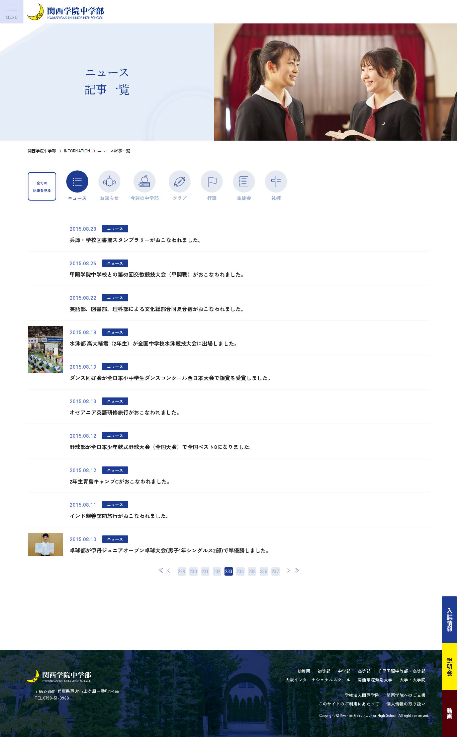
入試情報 (449, 620)
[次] (288, 570)
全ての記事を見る (42, 186)
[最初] (161, 570)
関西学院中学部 (42, 150)
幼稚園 (303, 671)
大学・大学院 (412, 679)
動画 (449, 714)
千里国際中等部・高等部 (402, 671)
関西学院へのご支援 (406, 695)
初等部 (324, 671)
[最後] (296, 570)
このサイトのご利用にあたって (348, 704)
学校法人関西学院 (362, 695)
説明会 (449, 667)
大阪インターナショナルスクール (318, 679)
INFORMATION (77, 150)
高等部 (364, 671)
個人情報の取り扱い (406, 704)
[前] (169, 570)
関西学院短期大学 (375, 679)
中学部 (344, 671)
